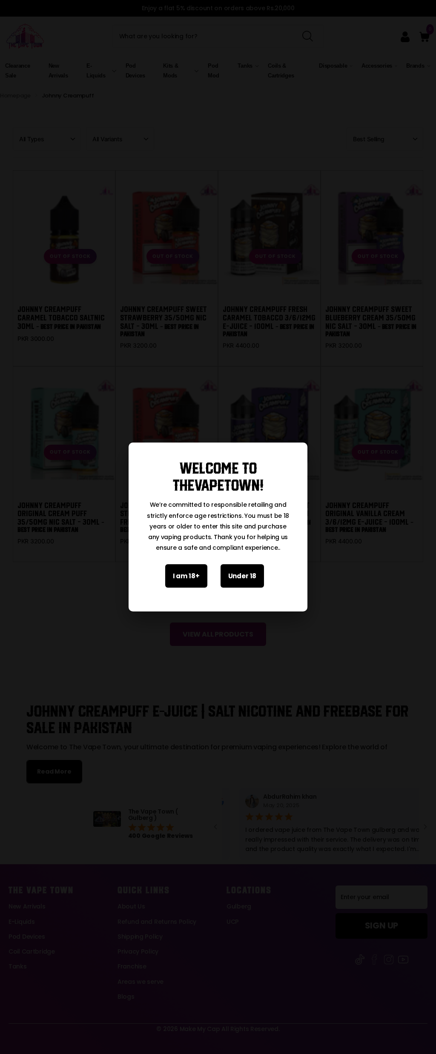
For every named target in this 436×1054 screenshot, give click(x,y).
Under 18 (242, 575)
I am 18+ (186, 575)
